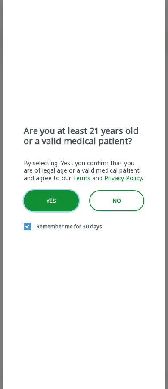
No (117, 200)
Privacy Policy (123, 178)
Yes (51, 200)
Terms (81, 178)
